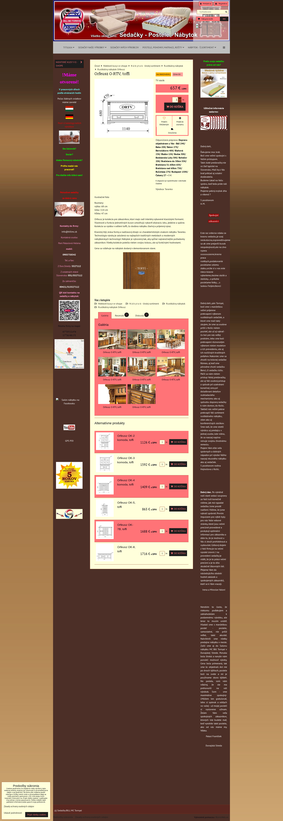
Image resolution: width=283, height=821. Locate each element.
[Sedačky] (69, 394)
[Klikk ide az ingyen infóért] (213, 129)
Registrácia (222, 3)
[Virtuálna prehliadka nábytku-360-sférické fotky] (69, 518)
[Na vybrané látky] (69, 487)
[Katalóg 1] (69, 142)
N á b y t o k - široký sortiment (144, 303)
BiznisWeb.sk (221, 817)
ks (166, 442)
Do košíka (176, 106)
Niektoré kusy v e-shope (110, 303)
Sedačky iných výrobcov (124, 47)
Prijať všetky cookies (36, 814)
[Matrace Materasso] (213, 96)
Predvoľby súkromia (63, 817)
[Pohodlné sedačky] (141, 40)
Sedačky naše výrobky (91, 47)
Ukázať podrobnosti (13, 813)
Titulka (67, 47)
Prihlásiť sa (206, 3)
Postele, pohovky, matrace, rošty (162, 47)
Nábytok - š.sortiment (201, 47)
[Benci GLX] (69, 215)
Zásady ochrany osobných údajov (91, 817)
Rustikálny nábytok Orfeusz (112, 307)
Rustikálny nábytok (175, 303)
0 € (224, 19)
